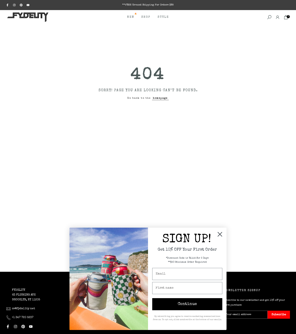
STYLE (163, 17)
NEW (132, 17)
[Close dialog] (220, 234)
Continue (187, 304)
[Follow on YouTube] (28, 5)
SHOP (146, 17)
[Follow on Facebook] (7, 5)
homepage (160, 98)
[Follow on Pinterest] (21, 5)
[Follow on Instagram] (14, 5)
